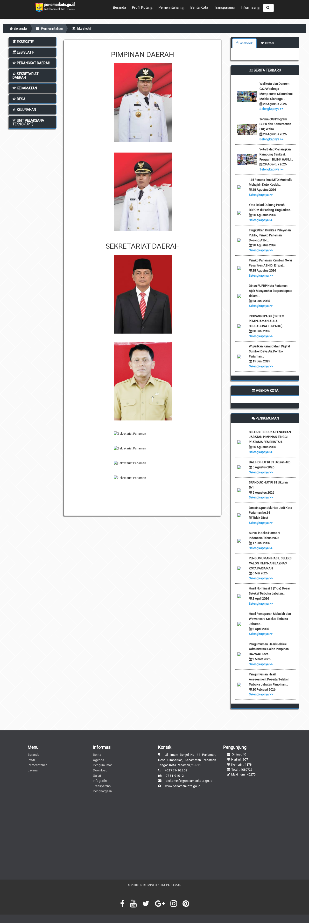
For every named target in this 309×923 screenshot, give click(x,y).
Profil (31, 760)
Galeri (97, 775)
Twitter (269, 43)
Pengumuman (102, 765)
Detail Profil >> (143, 129)
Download (100, 770)
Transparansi (224, 7)
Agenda (98, 760)
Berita (97, 754)
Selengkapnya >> (271, 109)
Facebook (245, 43)
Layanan (33, 770)
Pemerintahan (51, 28)
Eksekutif (84, 28)
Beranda (119, 7)
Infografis (100, 781)
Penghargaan (102, 791)
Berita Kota (199, 7)
